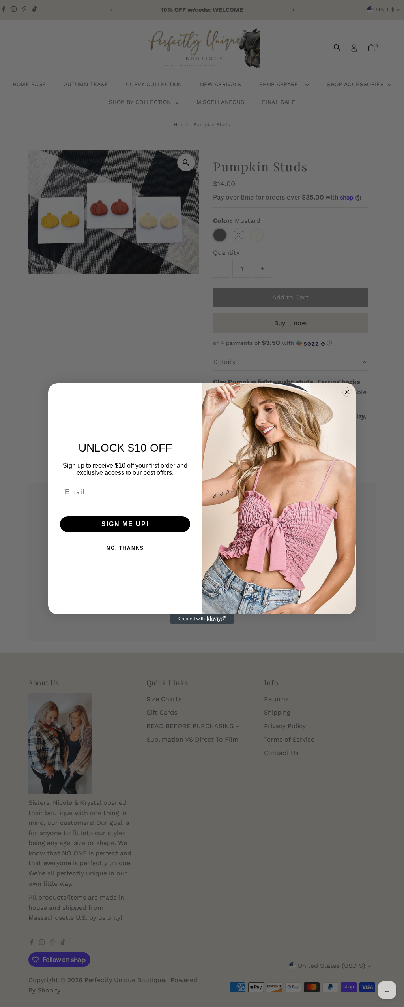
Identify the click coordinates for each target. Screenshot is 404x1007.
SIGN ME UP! (125, 524)
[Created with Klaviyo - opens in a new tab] (202, 619)
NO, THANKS (125, 548)
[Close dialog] (347, 392)
